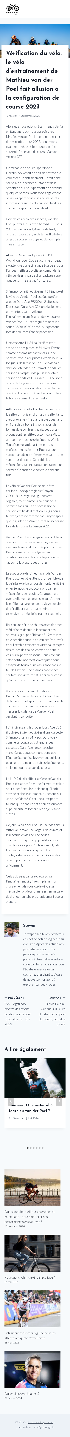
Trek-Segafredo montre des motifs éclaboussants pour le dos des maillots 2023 (17, 1011)
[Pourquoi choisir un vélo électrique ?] (35, 1253)
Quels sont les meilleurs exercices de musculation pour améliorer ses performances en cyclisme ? (29, 1217)
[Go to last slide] (11, 1101)
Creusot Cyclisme (40, 1422)
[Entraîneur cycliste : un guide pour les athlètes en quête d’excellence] (35, 1308)
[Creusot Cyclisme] (12, 9)
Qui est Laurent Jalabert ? (21, 1394)
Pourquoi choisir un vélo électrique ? (29, 1277)
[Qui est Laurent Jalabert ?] (35, 1369)
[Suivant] (59, 1101)
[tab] (28, 1148)
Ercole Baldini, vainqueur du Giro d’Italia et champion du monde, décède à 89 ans (52, 1011)
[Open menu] (62, 9)
